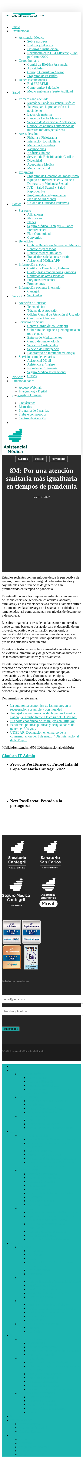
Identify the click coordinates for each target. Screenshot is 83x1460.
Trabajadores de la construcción (48, 1293)
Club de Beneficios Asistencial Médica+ (54, 1281)
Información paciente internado (39, 1324)
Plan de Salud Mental (41, 1235)
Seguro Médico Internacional (46, 1408)
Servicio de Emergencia (43, 1385)
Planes (31, 1258)
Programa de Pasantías (42, 1112)
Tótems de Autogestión (42, 1347)
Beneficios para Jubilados (44, 1289)
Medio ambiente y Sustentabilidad (50, 1128)
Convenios (34, 1274)
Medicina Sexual (38, 1204)
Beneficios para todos (41, 1285)
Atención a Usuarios (32, 1339)
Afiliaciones (35, 1251)
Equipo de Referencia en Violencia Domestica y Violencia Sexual (50, 1218)
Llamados (25, 1443)
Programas (26, 1208)
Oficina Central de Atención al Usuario (53, 1351)
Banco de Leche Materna (44, 1154)
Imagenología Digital (33, 1427)
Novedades (58, 458)
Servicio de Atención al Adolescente (51, 1158)
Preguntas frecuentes (41, 1316)
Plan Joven (34, 1254)
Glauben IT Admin (18, 756)
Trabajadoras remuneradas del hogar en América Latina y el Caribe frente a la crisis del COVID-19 (43, 715)
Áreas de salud (29, 1170)
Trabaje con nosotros (33, 1451)
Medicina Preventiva (41, 1181)
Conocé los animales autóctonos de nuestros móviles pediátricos (50, 1164)
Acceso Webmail (30, 1424)
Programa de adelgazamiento (46, 1231)
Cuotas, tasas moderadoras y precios (51, 1308)
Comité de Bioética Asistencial (47, 1101)
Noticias (15, 1416)
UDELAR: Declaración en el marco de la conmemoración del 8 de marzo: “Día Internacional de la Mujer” (44, 736)
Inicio (14, 1066)
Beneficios (26, 1277)
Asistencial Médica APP (43, 1297)
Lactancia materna (39, 1151)
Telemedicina (36, 1343)
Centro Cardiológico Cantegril (47, 1362)
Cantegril (33, 1327)
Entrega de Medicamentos (44, 1374)
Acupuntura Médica (40, 1201)
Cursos (32, 1412)
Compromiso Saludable (43, 1124)
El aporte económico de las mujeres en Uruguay (42, 721)
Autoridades (35, 1104)
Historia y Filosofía (40, 1081)
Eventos (23, 458)
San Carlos (34, 1331)
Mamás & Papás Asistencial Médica (51, 1139)
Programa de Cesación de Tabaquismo (53, 1212)
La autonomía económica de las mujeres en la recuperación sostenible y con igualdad (40, 707)
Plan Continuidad (39, 1270)
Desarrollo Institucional (43, 1085)
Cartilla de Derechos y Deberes (48, 1304)
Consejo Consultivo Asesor (45, 1108)
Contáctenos (27, 1439)
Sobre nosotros (37, 1078)
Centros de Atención (41, 1354)
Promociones (36, 1320)
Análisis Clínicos (38, 1189)
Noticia (39, 458)
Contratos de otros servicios (45, 1312)
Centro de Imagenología (43, 1377)
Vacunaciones (36, 1185)
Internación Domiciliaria (43, 1177)
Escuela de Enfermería (42, 1404)
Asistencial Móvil (39, 1397)
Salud (14, 1131)
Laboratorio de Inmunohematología (51, 1389)
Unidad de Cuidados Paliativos (48, 1239)
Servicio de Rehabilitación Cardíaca (51, 1193)
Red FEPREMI (37, 1120)
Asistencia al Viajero (41, 1401)
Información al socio (32, 1301)
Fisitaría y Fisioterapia (42, 1174)
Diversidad (34, 1197)
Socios (14, 1243)
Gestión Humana (30, 1431)
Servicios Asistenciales (42, 1381)
